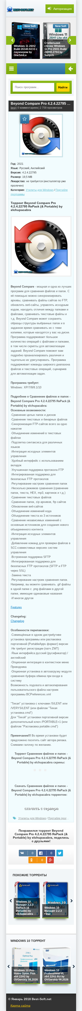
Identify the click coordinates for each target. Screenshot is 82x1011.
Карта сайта (20, 1005)
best (13, 107)
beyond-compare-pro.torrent (41, 809)
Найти (63, 87)
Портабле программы (61, 818)
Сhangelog (17, 621)
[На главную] (21, 8)
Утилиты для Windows (40, 190)
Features (16, 607)
